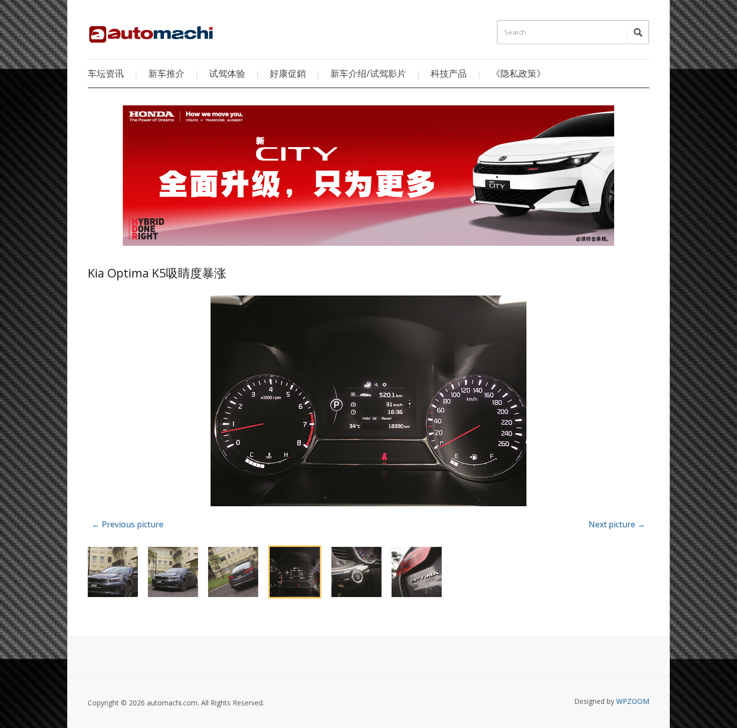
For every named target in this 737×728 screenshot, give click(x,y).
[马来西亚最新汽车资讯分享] (151, 30)
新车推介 (166, 73)
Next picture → (617, 524)
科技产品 (449, 73)
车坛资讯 (106, 73)
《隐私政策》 (518, 73)
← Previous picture (127, 524)
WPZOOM (632, 701)
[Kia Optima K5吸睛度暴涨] (368, 402)
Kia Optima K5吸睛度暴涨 (157, 272)
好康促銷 (288, 73)
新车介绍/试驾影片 (368, 73)
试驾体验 (227, 73)
